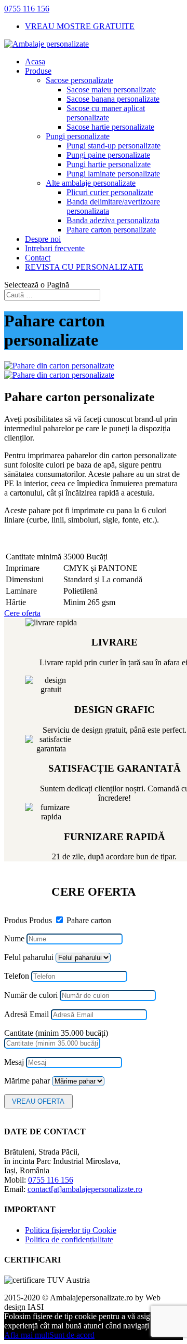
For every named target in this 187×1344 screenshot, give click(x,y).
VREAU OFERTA (38, 1101)
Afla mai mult (26, 1335)
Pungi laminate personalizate (113, 173)
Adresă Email (26, 1014)
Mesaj (14, 1062)
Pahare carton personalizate (111, 229)
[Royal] (59, 365)
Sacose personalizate (79, 80)
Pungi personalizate (78, 136)
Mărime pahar (27, 1080)
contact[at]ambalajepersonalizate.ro (85, 1189)
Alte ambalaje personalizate (91, 183)
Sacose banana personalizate (112, 98)
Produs (15, 920)
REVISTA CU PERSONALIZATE (84, 267)
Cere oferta (22, 613)
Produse (38, 70)
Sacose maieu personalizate (111, 89)
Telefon (16, 975)
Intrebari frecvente (55, 248)
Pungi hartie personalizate (108, 164)
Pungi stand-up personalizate (113, 145)
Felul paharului (29, 957)
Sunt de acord (72, 1335)
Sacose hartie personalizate (110, 126)
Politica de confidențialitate (69, 1239)
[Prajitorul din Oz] (59, 375)
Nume (14, 938)
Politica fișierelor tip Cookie (70, 1230)
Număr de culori (31, 995)
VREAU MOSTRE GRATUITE (80, 26)
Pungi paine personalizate (108, 154)
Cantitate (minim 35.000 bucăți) (56, 1032)
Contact (37, 257)
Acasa (35, 61)
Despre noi (43, 239)
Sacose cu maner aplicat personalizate (105, 113)
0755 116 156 (26, 8)
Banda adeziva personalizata (112, 220)
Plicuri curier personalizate (109, 192)
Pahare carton (88, 920)
